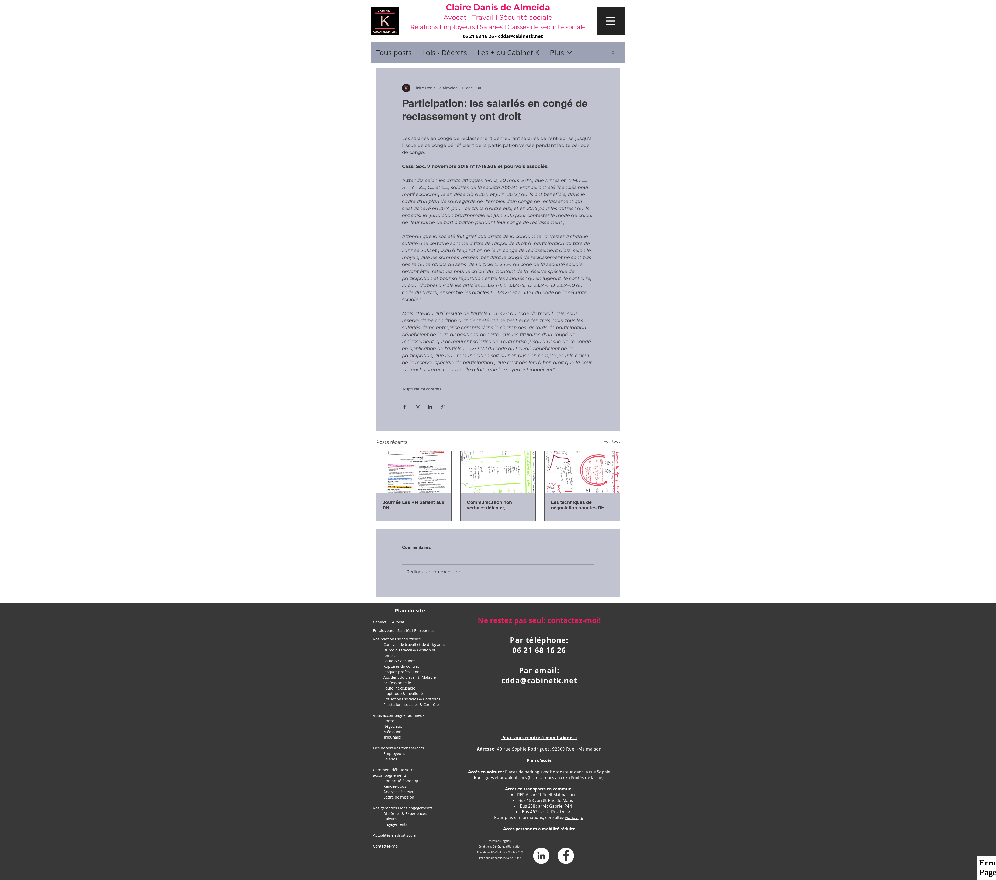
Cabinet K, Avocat (388, 621)
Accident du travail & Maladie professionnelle (409, 679)
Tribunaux (392, 737)
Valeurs (390, 818)
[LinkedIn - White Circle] (541, 856)
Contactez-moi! (386, 846)
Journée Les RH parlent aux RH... (413, 505)
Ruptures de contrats (422, 389)
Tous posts (394, 52)
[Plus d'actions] (591, 88)
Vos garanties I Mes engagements (402, 807)
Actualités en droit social (395, 835)
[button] (611, 21)
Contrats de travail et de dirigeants (414, 644)
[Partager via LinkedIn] (429, 406)
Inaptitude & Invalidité (403, 693)
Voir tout (612, 441)
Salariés (390, 758)
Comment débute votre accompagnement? (393, 772)
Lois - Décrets (444, 52)
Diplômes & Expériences (405, 813)
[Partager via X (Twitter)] (417, 406)
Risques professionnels (403, 671)
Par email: (539, 670)
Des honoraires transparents (398, 748)
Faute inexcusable (399, 688)
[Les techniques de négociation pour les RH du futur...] (582, 472)
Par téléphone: (539, 640)
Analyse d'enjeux (398, 791)
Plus (557, 52)
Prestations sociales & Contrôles (411, 704)
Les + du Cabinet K (508, 52)
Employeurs (394, 753)
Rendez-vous (394, 786)
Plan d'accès (539, 760)
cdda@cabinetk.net (520, 36)
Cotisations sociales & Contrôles (411, 698)
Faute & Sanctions (399, 660)
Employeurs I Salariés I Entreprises (403, 630)
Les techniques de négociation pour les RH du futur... (581, 505)
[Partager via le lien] (442, 406)
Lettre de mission (398, 797)
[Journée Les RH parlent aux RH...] (413, 472)
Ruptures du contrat (401, 666)
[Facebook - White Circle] (566, 856)
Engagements (395, 824)
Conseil (389, 720)
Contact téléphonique (402, 780)
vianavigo (574, 817)
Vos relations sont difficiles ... (399, 639)
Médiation (392, 731)
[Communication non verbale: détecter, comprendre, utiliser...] (498, 472)
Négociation (394, 726)
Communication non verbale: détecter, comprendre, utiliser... (491, 505)
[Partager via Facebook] (404, 406)
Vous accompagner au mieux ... (401, 715)
